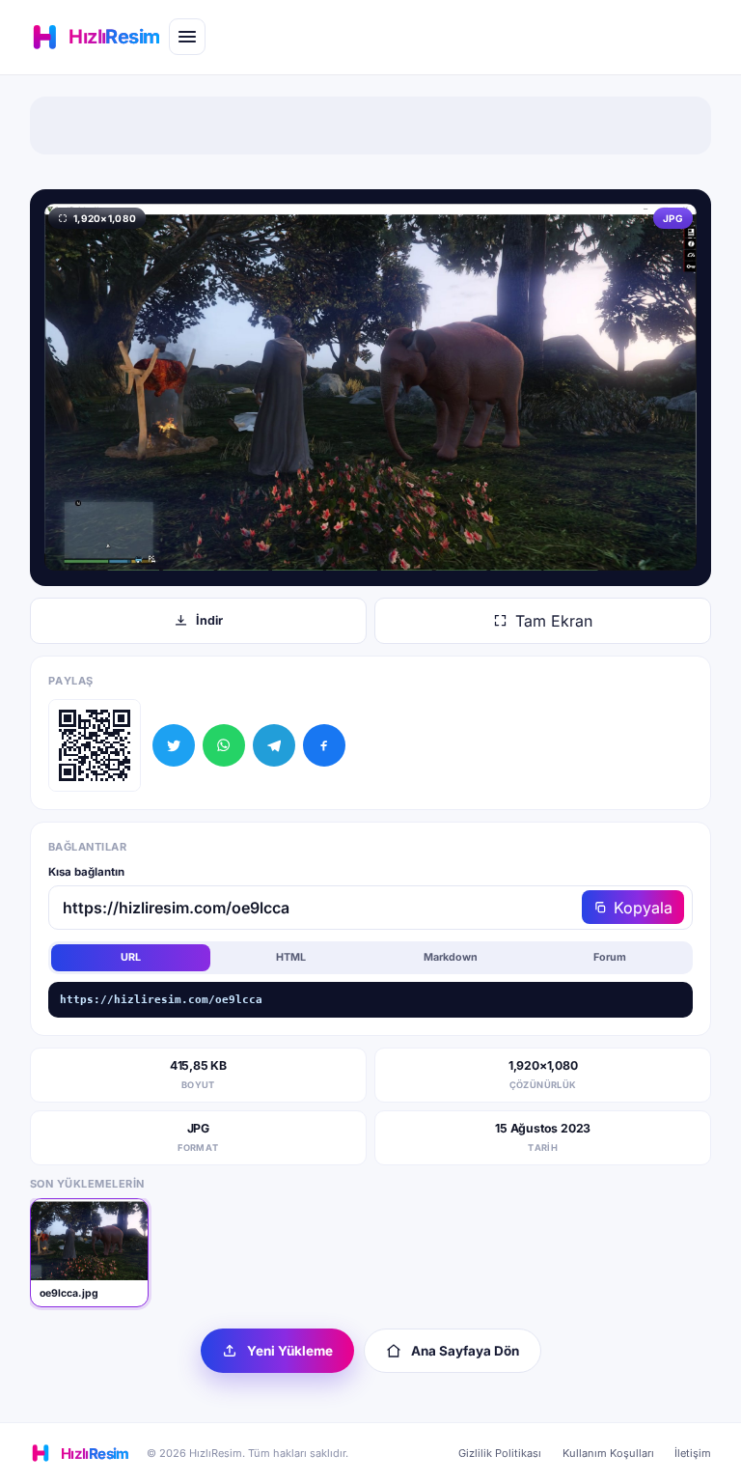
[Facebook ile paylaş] (324, 745)
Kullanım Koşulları (608, 1453)
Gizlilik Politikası (499, 1453)
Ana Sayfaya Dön (465, 1350)
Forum (609, 957)
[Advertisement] (370, 125)
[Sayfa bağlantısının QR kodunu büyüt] (94, 745)
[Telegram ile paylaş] (274, 745)
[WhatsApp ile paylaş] (224, 745)
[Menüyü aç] (187, 36)
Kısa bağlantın (86, 872)
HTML (291, 957)
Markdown (451, 957)
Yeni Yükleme (290, 1350)
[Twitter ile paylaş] (173, 745)
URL (131, 957)
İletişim (692, 1453)
